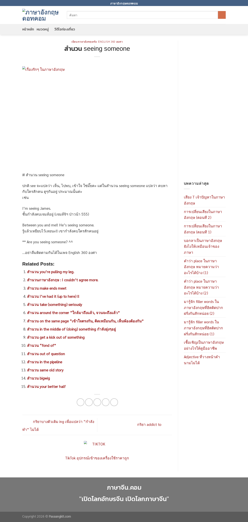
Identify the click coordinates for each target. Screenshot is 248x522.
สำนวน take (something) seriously (54, 304)
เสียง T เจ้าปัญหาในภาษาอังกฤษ (204, 199)
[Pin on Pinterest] (106, 402)
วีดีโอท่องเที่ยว (64, 29)
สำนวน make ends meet (46, 288)
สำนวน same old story (45, 369)
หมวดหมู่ (43, 29)
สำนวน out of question (46, 353)
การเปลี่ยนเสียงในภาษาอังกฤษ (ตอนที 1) (203, 228)
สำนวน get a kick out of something (56, 337)
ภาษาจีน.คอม (124, 487)
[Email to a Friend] (97, 402)
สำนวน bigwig (38, 377)
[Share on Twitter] (89, 402)
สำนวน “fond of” (41, 345)
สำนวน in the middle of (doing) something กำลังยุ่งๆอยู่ (71, 328)
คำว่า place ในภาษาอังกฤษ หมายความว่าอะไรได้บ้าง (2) (201, 287)
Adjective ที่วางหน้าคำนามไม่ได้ (202, 359)
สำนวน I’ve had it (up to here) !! (53, 296)
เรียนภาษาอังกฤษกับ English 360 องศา (97, 41)
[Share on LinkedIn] (114, 402)
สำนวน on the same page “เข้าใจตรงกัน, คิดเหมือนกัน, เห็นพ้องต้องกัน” (85, 320)
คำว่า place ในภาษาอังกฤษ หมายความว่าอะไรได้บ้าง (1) (201, 266)
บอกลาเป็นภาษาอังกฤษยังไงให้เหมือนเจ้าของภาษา (203, 246)
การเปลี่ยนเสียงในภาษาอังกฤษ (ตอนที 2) (203, 214)
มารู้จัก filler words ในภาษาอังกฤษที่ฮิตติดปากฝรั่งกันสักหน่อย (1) (203, 327)
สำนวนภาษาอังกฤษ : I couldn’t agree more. (62, 279)
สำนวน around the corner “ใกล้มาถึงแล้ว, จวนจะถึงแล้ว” (73, 312)
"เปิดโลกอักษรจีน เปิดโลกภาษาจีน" (124, 498)
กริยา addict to (149, 424)
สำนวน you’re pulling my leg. (50, 271)
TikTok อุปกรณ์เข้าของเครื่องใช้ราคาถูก (97, 457)
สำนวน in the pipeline (44, 361)
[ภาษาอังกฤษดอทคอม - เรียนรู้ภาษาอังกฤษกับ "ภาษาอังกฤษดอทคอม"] (41, 15)
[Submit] (222, 15)
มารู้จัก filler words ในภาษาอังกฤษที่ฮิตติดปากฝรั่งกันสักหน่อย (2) (203, 307)
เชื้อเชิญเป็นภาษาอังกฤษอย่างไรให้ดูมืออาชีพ (204, 345)
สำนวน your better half (46, 386)
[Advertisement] (205, 110)
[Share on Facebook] (80, 402)
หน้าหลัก (28, 29)
